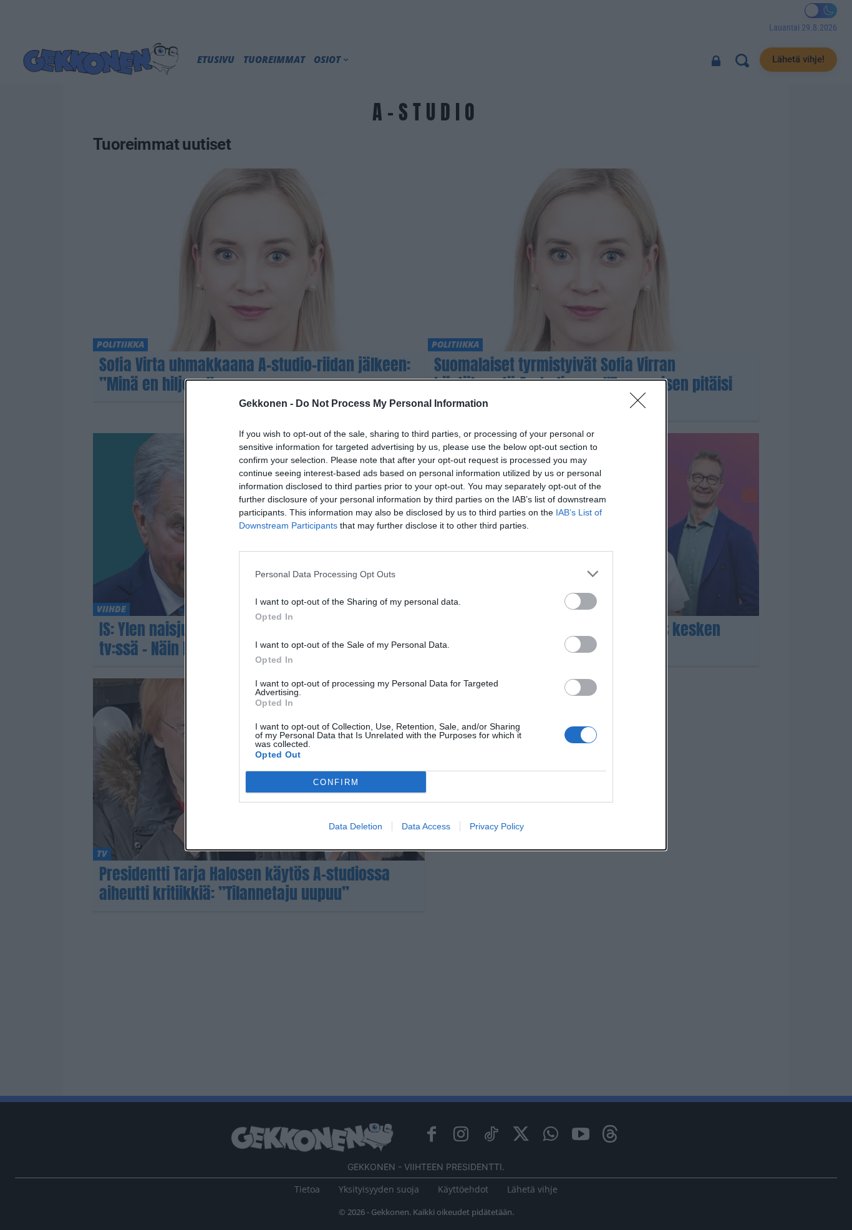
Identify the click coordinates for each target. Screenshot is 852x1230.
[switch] (580, 601)
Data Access (426, 826)
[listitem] (426, 573)
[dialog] (426, 615)
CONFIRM (336, 782)
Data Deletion (355, 826)
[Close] (642, 404)
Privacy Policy (497, 826)
